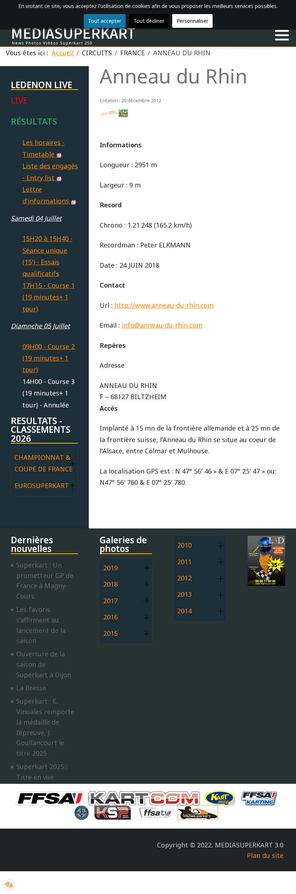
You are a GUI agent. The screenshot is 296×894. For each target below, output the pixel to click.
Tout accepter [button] (104, 20)
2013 (184, 594)
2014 (184, 610)
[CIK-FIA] (83, 811)
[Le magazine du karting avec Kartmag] (221, 797)
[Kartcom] (146, 797)
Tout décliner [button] (149, 20)
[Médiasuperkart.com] (200, 811)
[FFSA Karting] (260, 797)
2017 (110, 600)
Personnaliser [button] (192, 20)
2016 (110, 617)
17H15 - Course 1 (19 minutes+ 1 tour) (48, 297)
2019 (110, 567)
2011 (184, 561)
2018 (110, 584)
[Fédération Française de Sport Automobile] (52, 797)
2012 (184, 578)
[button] (282, 35)
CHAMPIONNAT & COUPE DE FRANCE (43, 463)
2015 (110, 633)
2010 (184, 545)
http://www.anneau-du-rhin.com (164, 305)
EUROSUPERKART (41, 485)
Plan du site (265, 855)
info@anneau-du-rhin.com (162, 325)
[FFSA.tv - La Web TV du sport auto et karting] (157, 811)
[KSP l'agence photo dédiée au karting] (114, 811)
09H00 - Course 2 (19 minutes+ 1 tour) (48, 358)
